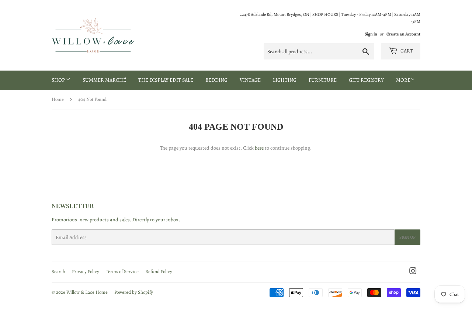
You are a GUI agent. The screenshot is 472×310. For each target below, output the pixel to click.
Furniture (323, 80)
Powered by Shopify (133, 292)
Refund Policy (158, 271)
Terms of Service (122, 271)
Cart (406, 50)
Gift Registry (366, 80)
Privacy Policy (85, 271)
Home (58, 99)
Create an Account (403, 34)
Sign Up (407, 237)
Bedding (216, 80)
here (259, 147)
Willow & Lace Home (87, 292)
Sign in (371, 34)
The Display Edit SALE (165, 80)
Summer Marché (104, 80)
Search (58, 271)
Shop (59, 80)
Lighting (284, 80)
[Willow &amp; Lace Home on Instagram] (413, 272)
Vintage (250, 80)
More (403, 80)
